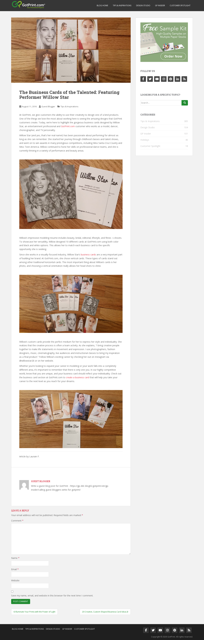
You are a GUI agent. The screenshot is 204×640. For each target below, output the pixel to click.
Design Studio (143, 5)
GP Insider (160, 5)
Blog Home (102, 5)
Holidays (144, 139)
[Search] (185, 102)
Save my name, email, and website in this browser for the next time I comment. (52, 595)
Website (15, 580)
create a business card (77, 377)
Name (15, 557)
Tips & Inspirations (122, 5)
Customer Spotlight (180, 5)
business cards (88, 254)
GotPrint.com (68, 126)
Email (15, 569)
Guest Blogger (48, 106)
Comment (17, 520)
